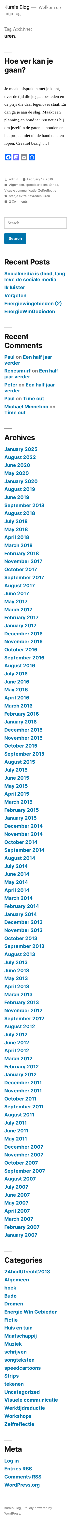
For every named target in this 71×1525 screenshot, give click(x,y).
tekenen (14, 1384)
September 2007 (24, 1171)
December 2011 (23, 1083)
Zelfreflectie (47, 190)
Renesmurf (17, 371)
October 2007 (21, 1163)
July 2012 (16, 1034)
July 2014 (16, 866)
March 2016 (18, 706)
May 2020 (16, 473)
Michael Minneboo (26, 407)
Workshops (18, 1416)
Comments (22, 1477)
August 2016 (19, 665)
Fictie (11, 1320)
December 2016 (23, 634)
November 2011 (23, 1091)
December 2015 (23, 730)
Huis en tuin (18, 1328)
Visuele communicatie (20, 190)
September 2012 (24, 1018)
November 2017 (23, 561)
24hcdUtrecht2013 (27, 1272)
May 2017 (16, 601)
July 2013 (16, 962)
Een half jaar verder (28, 360)
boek (10, 1288)
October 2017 (20, 569)
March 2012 (18, 1058)
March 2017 (18, 610)
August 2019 (19, 489)
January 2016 (20, 722)
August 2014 (19, 858)
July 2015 (16, 770)
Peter (10, 385)
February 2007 (22, 1227)
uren (46, 196)
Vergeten (15, 295)
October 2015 (20, 746)
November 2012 (23, 1010)
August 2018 (19, 513)
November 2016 (23, 641)
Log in (11, 1461)
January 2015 (20, 818)
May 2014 (16, 882)
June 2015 (16, 778)
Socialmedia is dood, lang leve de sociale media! (34, 276)
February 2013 (21, 1002)
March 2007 (18, 1219)
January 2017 (20, 625)
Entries (18, 1469)
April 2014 (16, 890)
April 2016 (16, 698)
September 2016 (24, 658)
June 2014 (16, 874)
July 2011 (15, 1123)
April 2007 (17, 1211)
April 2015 (16, 794)
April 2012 (16, 1050)
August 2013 (19, 954)
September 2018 (24, 505)
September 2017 (24, 577)
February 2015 (21, 810)
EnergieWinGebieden (29, 311)
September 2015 (24, 754)
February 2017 (21, 617)
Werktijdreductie (24, 1408)
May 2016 (16, 690)
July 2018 (16, 521)
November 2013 (23, 930)
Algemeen (16, 185)
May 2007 (16, 1203)
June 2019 (16, 497)
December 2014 (23, 826)
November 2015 (23, 738)
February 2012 (21, 1067)
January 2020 (21, 481)
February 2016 (21, 714)
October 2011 (20, 1099)
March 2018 (18, 545)
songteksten (19, 1360)
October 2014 (20, 842)
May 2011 (15, 1139)
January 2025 (20, 449)
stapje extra (18, 196)
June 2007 (17, 1195)
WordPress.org (22, 1485)
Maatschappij (20, 1336)
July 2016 (16, 674)
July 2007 (16, 1187)
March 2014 (18, 898)
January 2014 (20, 914)
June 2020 (17, 465)
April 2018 (16, 537)
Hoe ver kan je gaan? (28, 65)
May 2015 (16, 786)
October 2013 (20, 938)
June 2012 (16, 1043)
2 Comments (18, 201)
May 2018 (16, 529)
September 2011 (24, 1107)
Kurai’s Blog (16, 7)
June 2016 (16, 682)
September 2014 (24, 850)
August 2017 (19, 585)
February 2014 (21, 906)
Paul (9, 357)
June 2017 (16, 593)
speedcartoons (37, 185)
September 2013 (24, 946)
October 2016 (20, 650)
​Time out (33, 398)
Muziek (13, 1344)
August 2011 (19, 1115)
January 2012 (20, 1074)
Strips (53, 185)
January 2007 (20, 1235)
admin (13, 179)
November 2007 (23, 1155)
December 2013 (23, 922)
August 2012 (19, 1026)
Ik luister (14, 287)
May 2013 (16, 978)
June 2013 (16, 970)
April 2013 (16, 986)
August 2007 (20, 1179)
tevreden (35, 196)
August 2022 (20, 457)
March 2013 (18, 994)
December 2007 (23, 1147)
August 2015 (19, 762)
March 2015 (18, 802)
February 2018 (21, 553)
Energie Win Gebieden (31, 1312)
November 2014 (23, 834)
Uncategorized (22, 1392)
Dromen (13, 1304)
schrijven (15, 1352)
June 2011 (16, 1131)
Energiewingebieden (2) (33, 303)
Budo (10, 1296)
